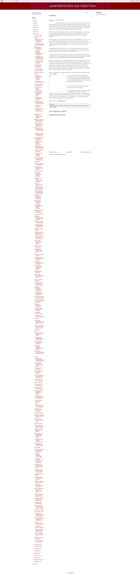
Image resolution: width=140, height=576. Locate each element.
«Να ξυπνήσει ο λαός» (39, 511)
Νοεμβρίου (37, 36)
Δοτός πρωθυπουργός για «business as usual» (39, 333)
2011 (34, 33)
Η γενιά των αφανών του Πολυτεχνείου (38, 222)
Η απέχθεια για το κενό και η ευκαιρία (39, 82)
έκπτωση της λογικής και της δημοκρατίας (76, 105)
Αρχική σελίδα (69, 152)
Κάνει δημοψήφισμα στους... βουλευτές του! (39, 534)
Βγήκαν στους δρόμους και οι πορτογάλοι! (38, 48)
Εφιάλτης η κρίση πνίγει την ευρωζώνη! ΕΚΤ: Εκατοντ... (38, 116)
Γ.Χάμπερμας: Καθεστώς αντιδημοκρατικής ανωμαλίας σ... (38, 53)
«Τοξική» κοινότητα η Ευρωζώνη (39, 151)
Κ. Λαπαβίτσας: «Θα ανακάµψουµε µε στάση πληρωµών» (39, 57)
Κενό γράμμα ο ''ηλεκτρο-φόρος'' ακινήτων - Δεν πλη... (38, 250)
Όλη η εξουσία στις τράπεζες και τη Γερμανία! (38, 342)
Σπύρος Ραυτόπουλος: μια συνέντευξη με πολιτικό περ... (39, 40)
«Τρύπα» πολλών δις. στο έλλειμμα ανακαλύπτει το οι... (39, 237)
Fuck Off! (36, 74)
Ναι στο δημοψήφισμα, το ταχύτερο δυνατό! (38, 523)
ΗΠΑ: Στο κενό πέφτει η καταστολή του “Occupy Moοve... (39, 158)
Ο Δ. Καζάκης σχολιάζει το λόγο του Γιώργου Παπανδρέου (38, 460)
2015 (34, 25)
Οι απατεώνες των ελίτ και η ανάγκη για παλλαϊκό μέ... (39, 450)
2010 (34, 563)
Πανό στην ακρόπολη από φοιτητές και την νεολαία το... (39, 376)
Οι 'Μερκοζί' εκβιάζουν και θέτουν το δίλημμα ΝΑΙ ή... (39, 499)
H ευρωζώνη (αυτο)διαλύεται (38, 313)
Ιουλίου (36, 550)
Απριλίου (37, 555)
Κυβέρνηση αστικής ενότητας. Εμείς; (38, 388)
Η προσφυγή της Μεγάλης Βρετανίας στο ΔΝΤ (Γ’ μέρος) (39, 147)
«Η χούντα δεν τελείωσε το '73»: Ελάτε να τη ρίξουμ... (38, 242)
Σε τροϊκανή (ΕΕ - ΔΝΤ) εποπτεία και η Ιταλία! (39, 478)
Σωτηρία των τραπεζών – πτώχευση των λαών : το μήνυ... (38, 455)
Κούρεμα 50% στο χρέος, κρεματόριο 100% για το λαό (39, 426)
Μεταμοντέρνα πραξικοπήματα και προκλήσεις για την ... (39, 353)
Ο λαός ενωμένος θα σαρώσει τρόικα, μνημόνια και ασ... (38, 530)
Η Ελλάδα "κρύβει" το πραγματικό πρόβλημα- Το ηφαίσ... (39, 392)
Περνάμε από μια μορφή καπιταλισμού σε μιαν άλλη (38, 180)
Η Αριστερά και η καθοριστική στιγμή (39, 316)
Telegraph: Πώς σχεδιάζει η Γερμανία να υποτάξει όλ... (37, 197)
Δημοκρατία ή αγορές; (39, 509)
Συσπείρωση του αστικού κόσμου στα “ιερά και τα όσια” (38, 466)
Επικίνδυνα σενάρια (38, 413)
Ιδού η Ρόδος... (37, 447)
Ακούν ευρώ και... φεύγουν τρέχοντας (39, 527)
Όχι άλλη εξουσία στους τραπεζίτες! (38, 380)
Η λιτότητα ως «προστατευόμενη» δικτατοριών (39, 485)
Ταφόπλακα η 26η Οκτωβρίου (38, 368)
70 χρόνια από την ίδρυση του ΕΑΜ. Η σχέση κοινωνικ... (39, 188)
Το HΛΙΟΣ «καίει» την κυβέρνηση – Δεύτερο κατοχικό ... (39, 110)
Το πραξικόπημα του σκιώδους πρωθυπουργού (38, 440)
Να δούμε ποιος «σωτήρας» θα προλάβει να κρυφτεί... (38, 267)
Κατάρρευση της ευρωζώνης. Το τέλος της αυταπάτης (38, 78)
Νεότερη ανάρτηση (53, 152)
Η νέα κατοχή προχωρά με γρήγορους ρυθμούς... (37, 174)
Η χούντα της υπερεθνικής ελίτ (38, 184)
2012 (34, 31)
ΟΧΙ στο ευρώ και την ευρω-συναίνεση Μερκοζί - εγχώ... (39, 495)
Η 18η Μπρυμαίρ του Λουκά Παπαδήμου (39, 44)
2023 (34, 20)
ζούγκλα (86, 105)
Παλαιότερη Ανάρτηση (86, 152)
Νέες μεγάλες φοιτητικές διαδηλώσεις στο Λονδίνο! (38, 347)
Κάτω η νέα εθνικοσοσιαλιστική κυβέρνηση (39, 263)
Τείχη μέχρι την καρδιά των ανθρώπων (39, 164)
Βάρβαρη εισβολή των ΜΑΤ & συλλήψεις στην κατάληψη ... (39, 120)
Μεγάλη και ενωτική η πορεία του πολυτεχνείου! (39, 211)
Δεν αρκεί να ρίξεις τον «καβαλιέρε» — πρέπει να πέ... (39, 139)
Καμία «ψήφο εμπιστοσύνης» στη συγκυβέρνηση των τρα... (39, 322)
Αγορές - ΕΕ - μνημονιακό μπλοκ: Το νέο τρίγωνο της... (39, 276)
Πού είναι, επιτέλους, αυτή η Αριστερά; (38, 70)
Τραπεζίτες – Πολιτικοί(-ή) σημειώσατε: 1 (38, 305)
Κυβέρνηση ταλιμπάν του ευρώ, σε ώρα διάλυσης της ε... (39, 327)
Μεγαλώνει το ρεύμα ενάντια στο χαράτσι (38, 430)
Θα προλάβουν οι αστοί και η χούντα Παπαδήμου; (39, 293)
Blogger (71, 572)
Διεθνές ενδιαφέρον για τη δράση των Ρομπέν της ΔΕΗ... (39, 192)
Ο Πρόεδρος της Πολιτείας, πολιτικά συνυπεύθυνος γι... (39, 515)
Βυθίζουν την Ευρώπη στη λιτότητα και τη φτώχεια (39, 416)
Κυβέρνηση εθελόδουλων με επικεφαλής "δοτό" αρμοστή (39, 218)
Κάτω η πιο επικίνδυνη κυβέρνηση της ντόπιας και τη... (38, 288)
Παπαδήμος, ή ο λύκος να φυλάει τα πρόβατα (39, 168)
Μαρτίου (36, 557)
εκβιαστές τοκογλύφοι (63, 105)
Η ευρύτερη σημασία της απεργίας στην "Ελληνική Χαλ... (39, 134)
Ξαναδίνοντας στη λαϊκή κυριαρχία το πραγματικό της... (39, 233)
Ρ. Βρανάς (54, 106)
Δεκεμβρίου (37, 34)
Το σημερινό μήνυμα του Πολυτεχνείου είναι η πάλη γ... (38, 226)
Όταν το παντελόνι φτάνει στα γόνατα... (38, 401)
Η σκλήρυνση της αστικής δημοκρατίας (38, 89)
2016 (34, 23)
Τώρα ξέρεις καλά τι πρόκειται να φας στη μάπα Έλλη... (38, 471)
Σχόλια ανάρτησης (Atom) (60, 154)
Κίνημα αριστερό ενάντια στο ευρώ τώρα (38, 420)
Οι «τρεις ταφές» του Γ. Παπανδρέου (38, 385)
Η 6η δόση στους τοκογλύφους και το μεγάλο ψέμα (38, 338)
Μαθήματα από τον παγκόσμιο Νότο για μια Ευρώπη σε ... (39, 129)
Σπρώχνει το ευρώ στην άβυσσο (38, 503)
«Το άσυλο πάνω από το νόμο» (39, 255)
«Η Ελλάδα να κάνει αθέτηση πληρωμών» (38, 143)
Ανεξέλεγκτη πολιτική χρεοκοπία (38, 538)
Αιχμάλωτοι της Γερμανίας (37, 106)
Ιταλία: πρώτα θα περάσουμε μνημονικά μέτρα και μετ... (38, 364)
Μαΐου (36, 553)
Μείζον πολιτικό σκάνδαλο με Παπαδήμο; (37, 201)
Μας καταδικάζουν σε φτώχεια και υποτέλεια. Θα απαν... (39, 490)
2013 (34, 29)
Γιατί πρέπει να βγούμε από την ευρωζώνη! (38, 410)
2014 (34, 27)
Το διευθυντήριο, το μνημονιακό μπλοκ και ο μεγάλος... (39, 397)
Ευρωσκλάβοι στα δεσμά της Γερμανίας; (38, 154)
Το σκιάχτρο (37, 161)
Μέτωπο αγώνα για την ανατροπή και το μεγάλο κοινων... (39, 506)
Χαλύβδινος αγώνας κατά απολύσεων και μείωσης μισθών (39, 102)
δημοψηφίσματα (56, 105)
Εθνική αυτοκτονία (38, 382)
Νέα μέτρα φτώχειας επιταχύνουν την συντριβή (38, 62)
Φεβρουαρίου (38, 559)
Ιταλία (51, 106)
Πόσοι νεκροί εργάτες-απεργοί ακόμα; (39, 541)
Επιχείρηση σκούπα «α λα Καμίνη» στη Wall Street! (39, 258)
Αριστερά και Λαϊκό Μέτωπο (38, 280)
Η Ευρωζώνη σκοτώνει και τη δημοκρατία (39, 297)
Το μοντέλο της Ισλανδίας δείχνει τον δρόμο (38, 98)
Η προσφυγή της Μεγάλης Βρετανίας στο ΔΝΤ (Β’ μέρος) (39, 359)
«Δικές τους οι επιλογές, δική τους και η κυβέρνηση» (39, 405)
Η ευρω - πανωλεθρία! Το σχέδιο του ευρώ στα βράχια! (39, 301)
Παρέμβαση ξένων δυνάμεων (38, 272)
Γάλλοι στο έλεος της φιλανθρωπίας (38, 85)
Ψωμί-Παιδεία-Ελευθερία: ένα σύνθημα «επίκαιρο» (38, 206)
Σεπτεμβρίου (37, 546)
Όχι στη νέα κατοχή (38, 423)
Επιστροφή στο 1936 (39, 214)
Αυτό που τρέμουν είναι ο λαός (38, 246)
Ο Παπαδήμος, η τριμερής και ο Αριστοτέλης (38, 66)
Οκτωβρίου (37, 544)
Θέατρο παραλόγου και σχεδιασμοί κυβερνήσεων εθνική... (38, 435)
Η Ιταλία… (53, 16)
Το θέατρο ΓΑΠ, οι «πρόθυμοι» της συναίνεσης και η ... (39, 444)
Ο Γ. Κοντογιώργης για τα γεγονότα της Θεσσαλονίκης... (39, 519)
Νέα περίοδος (37, 330)
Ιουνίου (36, 551)
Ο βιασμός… (37, 318)
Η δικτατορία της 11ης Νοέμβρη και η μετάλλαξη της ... (39, 125)
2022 (34, 21)
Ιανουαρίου (37, 561)
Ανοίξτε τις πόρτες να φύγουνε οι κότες (39, 482)
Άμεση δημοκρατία (38, 171)
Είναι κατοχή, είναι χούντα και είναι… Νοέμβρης (38, 309)
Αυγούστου (37, 548)
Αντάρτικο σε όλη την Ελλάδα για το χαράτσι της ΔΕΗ (39, 284)
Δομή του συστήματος (39, 72)
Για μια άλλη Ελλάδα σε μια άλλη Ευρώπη (38, 372)
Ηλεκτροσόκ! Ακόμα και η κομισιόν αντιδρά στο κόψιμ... (38, 93)
